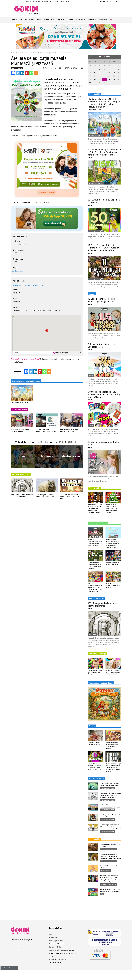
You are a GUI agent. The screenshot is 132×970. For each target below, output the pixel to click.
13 (104, 72)
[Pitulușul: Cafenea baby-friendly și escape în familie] (47, 421)
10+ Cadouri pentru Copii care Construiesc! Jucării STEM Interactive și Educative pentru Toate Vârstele (113, 767)
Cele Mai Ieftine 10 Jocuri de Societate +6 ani (101, 345)
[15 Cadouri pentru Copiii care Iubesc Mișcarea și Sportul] (104, 319)
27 (90, 65)
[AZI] (23, 456)
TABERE (39, 19)
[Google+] (97, 1)
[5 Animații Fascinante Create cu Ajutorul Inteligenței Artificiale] (93, 786)
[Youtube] (119, 1)
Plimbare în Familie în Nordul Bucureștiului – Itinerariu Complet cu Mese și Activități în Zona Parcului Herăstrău (104, 103)
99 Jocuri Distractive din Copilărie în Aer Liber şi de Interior (70, 496)
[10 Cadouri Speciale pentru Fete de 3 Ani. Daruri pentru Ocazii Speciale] (113, 735)
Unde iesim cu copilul (97, 523)
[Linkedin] (104, 1)
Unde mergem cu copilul (96, 231)
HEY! (13, 19)
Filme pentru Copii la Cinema (19, 402)
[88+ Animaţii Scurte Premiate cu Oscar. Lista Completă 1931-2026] (93, 807)
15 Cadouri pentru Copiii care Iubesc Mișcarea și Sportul (101, 300)
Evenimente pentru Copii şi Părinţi (26, 53)
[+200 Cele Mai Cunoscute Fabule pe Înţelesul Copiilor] (47, 486)
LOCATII (69, 19)
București (48, 68)
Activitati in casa (105, 870)
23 (118, 76)
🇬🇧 (111, 19)
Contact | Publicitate (56, 941)
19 (99, 76)
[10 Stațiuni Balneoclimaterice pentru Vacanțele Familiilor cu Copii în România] (95, 532)
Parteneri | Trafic (55, 947)
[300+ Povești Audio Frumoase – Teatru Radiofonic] (22, 486)
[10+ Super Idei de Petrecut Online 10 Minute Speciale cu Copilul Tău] (93, 892)
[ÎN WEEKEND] (47, 456)
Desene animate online (107, 788)
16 (118, 72)
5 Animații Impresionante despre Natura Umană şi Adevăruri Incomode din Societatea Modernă (110, 827)
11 (94, 72)
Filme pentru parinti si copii (108, 849)
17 (90, 76)
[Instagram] (101, 1)
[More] (36, 73)
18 (94, 76)
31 (109, 65)
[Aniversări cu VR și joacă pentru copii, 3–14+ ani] (71, 421)
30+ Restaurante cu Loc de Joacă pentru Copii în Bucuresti (112, 585)
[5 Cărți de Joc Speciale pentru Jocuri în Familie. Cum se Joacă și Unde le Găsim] (104, 414)
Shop (51, 956)
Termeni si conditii (55, 962)
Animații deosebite (96, 778)
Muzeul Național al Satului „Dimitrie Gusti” (28, 286)
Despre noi (53, 938)
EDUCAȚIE (91, 19)
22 (114, 76)
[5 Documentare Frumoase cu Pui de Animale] (93, 847)
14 (109, 72)
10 (90, 72)
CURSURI (59, 19)
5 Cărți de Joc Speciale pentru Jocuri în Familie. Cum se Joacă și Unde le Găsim (104, 394)
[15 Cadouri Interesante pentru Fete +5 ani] (104, 462)
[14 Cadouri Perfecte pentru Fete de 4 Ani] (95, 735)
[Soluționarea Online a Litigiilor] (104, 942)
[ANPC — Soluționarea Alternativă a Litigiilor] (104, 933)
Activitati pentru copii (20, 474)
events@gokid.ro (27, 940)
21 (109, 76)
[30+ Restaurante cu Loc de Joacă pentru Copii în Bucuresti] (113, 576)
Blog (102, 894)
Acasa (51, 935)
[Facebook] (94, 1)
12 (99, 72)
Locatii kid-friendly (19, 409)
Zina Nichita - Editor (94, 109)
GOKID (90, 157)
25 (94, 79)
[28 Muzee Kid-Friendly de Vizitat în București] (113, 555)
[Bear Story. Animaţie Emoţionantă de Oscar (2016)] (93, 817)
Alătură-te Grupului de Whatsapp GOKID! (62, 953)
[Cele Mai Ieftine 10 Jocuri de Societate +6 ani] (104, 364)
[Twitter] (116, 1)
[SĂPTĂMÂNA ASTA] (71, 456)
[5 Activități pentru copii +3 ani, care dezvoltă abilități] (95, 663)
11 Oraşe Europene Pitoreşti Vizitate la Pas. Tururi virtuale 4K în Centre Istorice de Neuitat (103, 248)
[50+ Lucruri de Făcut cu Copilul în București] (104, 220)
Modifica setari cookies (9, 968)
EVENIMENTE (48, 19)
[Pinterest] (110, 1)
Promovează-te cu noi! (56, 944)
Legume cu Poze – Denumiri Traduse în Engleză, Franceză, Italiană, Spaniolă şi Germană (111, 508)
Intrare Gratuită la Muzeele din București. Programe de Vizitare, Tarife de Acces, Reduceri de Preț (112, 543)
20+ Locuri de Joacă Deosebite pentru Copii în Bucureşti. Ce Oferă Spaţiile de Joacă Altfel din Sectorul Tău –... (95, 587)
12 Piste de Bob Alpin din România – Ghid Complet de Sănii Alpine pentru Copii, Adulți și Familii (104, 152)
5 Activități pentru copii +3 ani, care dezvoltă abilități (95, 672)
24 (90, 79)
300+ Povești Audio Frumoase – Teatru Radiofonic (103, 604)
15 (114, 72)
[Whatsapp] (31, 73)
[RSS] (113, 1)
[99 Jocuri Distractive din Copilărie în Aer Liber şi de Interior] (71, 486)
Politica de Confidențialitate (58, 959)
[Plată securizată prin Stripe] (100, 954)
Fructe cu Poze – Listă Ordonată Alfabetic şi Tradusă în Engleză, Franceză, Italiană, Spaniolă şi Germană (95, 508)
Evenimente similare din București (26, 381)
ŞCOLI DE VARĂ (29, 19)
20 (104, 76)
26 (99, 79)
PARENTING (102, 19)
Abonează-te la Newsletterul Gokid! (25, 359)
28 (94, 65)
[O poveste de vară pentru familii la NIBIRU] (22, 421)
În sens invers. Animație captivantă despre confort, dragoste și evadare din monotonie (110, 795)
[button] (118, 19)
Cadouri (91, 330)
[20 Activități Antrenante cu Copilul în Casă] (93, 868)
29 (99, 65)
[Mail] (107, 1)
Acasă (13, 53)
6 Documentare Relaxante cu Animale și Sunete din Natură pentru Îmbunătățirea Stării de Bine (110, 856)
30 (104, 65)
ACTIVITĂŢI (79, 19)
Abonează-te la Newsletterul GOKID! (61, 950)
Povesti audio (93, 634)
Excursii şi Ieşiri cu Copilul (96, 135)
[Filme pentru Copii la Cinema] (22, 393)
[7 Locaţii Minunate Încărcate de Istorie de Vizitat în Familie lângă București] (95, 555)
